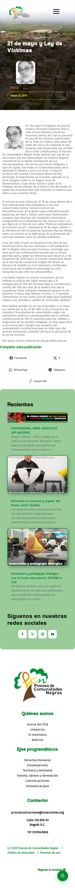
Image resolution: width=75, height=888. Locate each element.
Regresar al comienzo (50, 869)
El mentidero (37, 735)
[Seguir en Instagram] (42, 634)
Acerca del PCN (37, 724)
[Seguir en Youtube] (52, 634)
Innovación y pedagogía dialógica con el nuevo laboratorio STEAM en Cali (36, 578)
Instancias (37, 729)
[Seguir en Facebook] (22, 634)
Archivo (14, 87)
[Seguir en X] (32, 634)
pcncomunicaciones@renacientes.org (37, 812)
